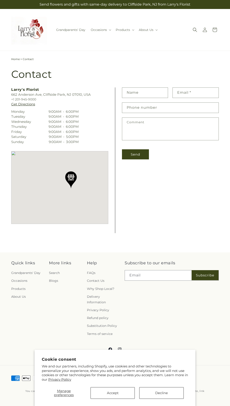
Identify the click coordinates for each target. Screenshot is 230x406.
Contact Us (95, 281)
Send (135, 154)
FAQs (91, 273)
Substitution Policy (102, 326)
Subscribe (205, 275)
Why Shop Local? (100, 289)
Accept (113, 393)
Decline (161, 393)
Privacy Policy (59, 379)
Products (18, 289)
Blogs (53, 281)
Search (54, 273)
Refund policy (97, 318)
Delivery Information (96, 299)
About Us (18, 297)
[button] (100, 30)
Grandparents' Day (25, 273)
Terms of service (100, 334)
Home (15, 59)
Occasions (19, 281)
